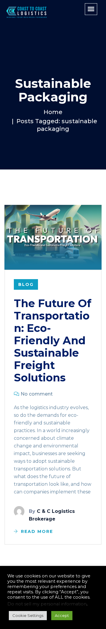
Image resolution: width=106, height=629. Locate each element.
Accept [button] (62, 615)
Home (53, 112)
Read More (37, 531)
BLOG (26, 284)
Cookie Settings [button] (27, 615)
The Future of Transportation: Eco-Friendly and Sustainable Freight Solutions (52, 340)
